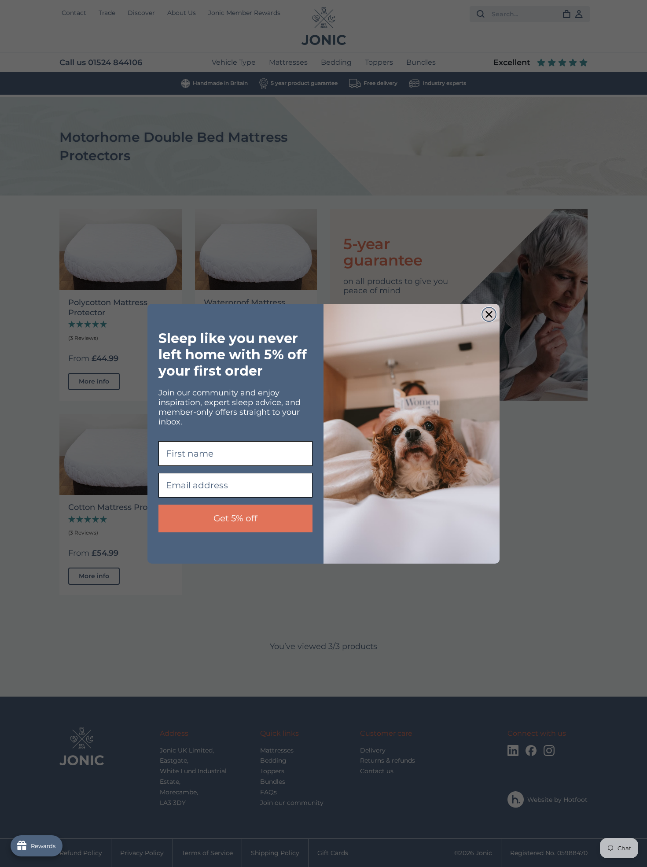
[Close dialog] (489, 314)
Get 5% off (235, 518)
